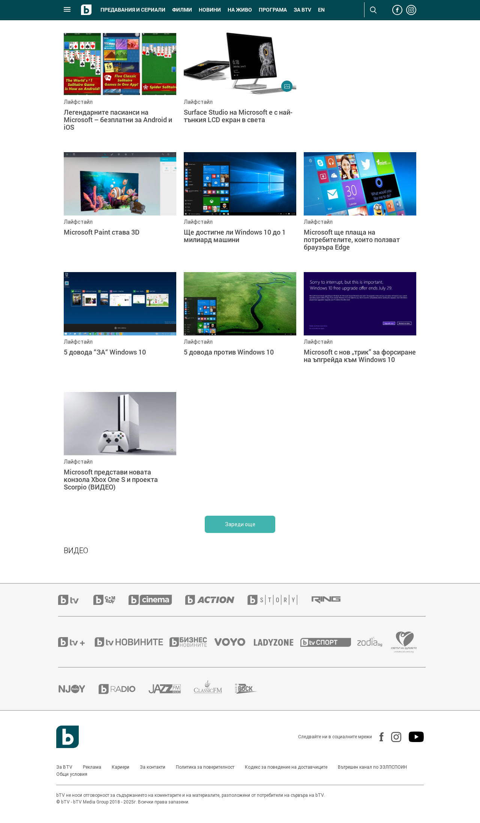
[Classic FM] (214, 689)
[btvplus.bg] (75, 642)
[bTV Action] (216, 600)
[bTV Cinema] (156, 600)
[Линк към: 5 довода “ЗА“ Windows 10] (120, 328)
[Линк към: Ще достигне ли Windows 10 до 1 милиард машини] (240, 208)
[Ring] (332, 600)
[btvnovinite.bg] (131, 642)
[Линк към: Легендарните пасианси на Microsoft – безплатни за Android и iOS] (120, 88)
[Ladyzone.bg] (277, 642)
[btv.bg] (75, 600)
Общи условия (71, 774)
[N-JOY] (78, 689)
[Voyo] (234, 642)
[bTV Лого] (67, 737)
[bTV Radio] (123, 689)
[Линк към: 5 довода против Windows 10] (240, 328)
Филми (182, 10)
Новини (210, 10)
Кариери (120, 767)
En (321, 10)
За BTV (64, 767)
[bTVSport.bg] (328, 642)
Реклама (92, 767)
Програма (273, 10)
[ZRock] (253, 689)
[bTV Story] (279, 600)
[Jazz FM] (171, 688)
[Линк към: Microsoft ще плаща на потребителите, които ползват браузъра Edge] (360, 208)
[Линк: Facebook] (378, 736)
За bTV (302, 10)
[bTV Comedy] (110, 600)
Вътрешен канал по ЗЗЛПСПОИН (372, 767)
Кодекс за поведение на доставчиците (286, 767)
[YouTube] (412, 736)
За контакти (152, 767)
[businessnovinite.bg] (192, 642)
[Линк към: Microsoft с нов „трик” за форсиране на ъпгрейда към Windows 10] (360, 328)
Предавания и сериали (132, 10)
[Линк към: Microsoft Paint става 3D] (120, 208)
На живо (240, 10)
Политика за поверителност (205, 767)
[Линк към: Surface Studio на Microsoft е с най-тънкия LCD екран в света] (240, 88)
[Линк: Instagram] (392, 737)
